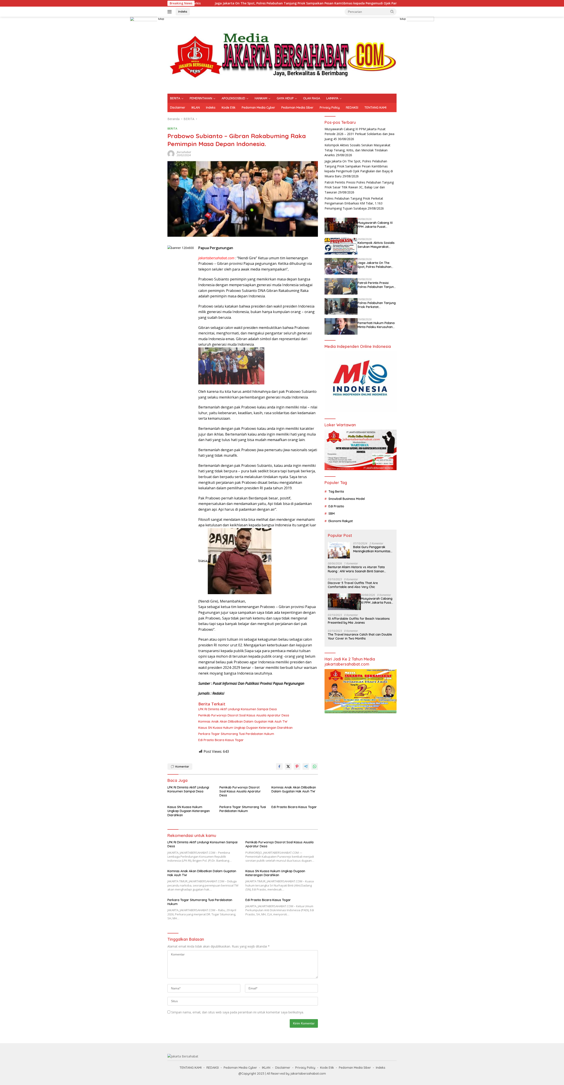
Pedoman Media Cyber (258, 107)
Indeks (182, 11)
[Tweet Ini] (288, 766)
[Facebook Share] (279, 766)
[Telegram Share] (305, 766)
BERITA (175, 98)
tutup (161, 18)
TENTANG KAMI (375, 107)
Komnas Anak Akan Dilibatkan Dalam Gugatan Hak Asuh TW (242, 721)
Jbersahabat (184, 152)
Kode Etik (229, 107)
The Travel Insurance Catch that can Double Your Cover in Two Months (360, 636)
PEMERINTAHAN (201, 98)
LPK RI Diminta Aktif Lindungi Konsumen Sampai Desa (237, 709)
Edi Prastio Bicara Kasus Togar (221, 740)
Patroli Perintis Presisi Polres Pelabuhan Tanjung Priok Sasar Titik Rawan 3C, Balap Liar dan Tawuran (359, 187)
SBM (331, 514)
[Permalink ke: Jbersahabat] (170, 153)
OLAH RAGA (311, 98)
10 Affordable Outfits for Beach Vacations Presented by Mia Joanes (359, 621)
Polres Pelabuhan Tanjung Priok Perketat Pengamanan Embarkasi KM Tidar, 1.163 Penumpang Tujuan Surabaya (354, 204)
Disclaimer (177, 107)
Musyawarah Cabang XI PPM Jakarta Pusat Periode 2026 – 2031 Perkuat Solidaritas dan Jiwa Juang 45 (359, 134)
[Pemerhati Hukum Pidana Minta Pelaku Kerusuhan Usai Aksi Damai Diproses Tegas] (341, 326)
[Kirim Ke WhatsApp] (314, 766)
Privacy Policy (330, 107)
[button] (392, 11)
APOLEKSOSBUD (233, 98)
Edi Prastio (336, 506)
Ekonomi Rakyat (340, 521)
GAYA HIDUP (285, 98)
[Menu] (170, 11)
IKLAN (195, 107)
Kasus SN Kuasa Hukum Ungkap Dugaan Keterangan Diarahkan (245, 728)
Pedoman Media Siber (297, 107)
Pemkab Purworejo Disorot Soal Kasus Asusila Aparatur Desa (243, 715)
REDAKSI (352, 107)
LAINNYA (332, 98)
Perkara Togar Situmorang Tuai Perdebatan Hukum (236, 734)
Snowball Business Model (346, 499)
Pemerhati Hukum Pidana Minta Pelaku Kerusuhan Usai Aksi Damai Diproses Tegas (376, 325)
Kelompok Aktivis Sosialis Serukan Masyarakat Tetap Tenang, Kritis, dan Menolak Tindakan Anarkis (357, 150)
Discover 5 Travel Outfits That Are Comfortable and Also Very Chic (353, 585)
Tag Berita (336, 492)
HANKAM (261, 98)
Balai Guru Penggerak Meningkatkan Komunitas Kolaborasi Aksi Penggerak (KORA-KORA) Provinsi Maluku (373, 549)
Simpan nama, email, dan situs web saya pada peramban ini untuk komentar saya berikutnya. (237, 1012)
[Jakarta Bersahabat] (282, 55)
